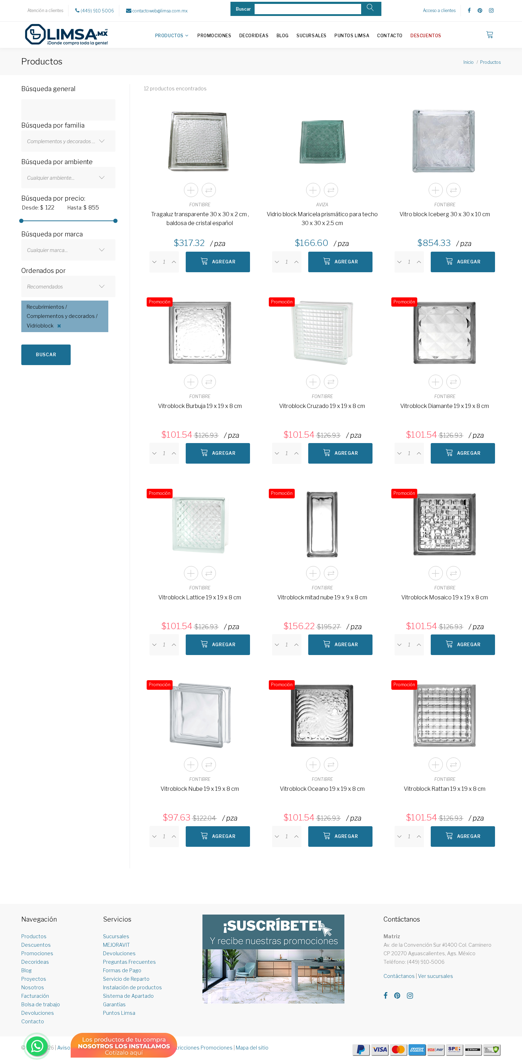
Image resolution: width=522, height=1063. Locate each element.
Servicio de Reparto (126, 979)
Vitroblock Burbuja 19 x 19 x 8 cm (200, 406)
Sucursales (312, 35)
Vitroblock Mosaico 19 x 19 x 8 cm (444, 597)
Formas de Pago (122, 970)
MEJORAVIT (116, 945)
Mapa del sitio (252, 1048)
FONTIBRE (199, 204)
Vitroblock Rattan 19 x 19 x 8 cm (444, 788)
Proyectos (33, 979)
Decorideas (254, 35)
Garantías (114, 1004)
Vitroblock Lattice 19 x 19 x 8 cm (199, 597)
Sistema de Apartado (128, 996)
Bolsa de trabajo (40, 1004)
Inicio (468, 62)
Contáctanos (399, 976)
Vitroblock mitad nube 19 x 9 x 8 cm (322, 597)
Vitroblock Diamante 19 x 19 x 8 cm (444, 406)
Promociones (214, 35)
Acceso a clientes (439, 10)
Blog (283, 35)
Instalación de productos (132, 987)
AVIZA (322, 204)
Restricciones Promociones (200, 1048)
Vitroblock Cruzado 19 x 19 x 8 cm (322, 406)
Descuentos (425, 35)
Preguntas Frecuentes (129, 962)
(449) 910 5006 (97, 10)
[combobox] (68, 141)
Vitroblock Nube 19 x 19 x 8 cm (200, 788)
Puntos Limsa (352, 35)
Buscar (46, 354)
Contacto (390, 35)
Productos (169, 35)
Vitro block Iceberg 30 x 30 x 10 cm (444, 214)
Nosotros (32, 987)
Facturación (35, 996)
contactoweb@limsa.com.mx (159, 10)
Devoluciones (37, 1013)
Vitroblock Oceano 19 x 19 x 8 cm (322, 788)
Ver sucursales (435, 976)
